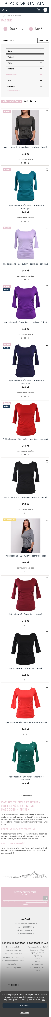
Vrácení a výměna (13, 967)
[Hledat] (2, 9)
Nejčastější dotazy (13, 950)
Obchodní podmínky (13, 954)
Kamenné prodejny (37, 967)
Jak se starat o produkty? (38, 947)
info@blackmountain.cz (27, 923)
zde (43, 999)
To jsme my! (37, 956)
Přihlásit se (45, 898)
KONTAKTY (38, 970)
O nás (37, 961)
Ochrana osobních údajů (13, 957)
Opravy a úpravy (37, 953)
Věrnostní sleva (13, 964)
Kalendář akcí (37, 964)
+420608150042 (27, 927)
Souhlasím (25, 1005)
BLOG (38, 959)
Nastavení (25, 1012)
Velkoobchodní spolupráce (13, 961)
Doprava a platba (13, 947)
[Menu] (45, 9)
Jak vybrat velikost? (37, 950)
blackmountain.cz (27, 930)
